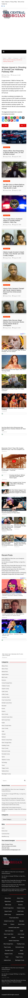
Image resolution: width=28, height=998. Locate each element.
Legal (3, 731)
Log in (3, 828)
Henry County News (6, 725)
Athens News (5, 668)
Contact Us (4, 3)
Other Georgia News (6, 742)
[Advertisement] (14, 35)
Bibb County (4, 677)
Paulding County (5, 745)
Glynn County (5, 714)
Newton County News (7, 739)
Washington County (6, 773)
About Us (7, 1)
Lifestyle (4, 734)
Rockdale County (6, 754)
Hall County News (6, 719)
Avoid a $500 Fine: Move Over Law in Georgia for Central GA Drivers (13, 790)
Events (3, 708)
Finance (3, 711)
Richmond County (6, 751)
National (3, 736)
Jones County (5, 728)
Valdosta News (5, 771)
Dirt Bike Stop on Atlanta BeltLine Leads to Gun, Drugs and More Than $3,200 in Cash (13, 186)
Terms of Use (21, 1)
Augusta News (5, 674)
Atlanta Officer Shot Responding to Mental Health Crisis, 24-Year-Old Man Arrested (13, 152)
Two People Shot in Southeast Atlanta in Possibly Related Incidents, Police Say (12, 220)
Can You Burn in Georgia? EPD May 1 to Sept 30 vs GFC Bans (14, 794)
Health (3, 722)
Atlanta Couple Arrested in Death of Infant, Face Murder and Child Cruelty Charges (13, 253)
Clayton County (5, 688)
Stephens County (6, 759)
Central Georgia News (7, 683)
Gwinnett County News (7, 717)
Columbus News (5, 697)
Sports (3, 756)
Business (4, 680)
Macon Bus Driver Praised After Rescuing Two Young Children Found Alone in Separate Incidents (13, 799)
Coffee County (5, 694)
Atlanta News (6, 76)
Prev (6, 125)
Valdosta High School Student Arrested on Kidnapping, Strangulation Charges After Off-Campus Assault (14, 809)
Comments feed (5, 833)
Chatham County (6, 685)
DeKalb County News (7, 702)
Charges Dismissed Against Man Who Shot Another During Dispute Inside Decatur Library (14, 803)
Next (22, 125)
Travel (3, 765)
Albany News (5, 665)
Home (3, 1)
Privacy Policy (13, 1)
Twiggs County (5, 768)
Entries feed (4, 830)
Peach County (5, 748)
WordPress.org (5, 836)
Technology (4, 762)
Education (4, 705)
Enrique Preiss (6, 75)
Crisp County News (6, 700)
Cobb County (5, 691)
